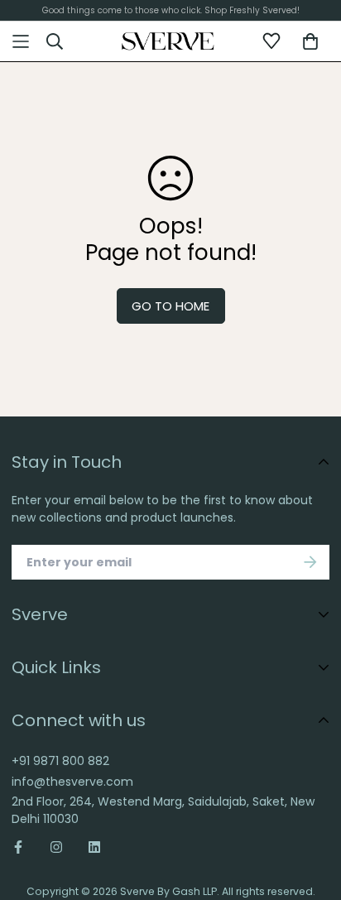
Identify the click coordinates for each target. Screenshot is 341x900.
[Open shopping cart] (310, 41)
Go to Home (170, 306)
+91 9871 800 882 (60, 761)
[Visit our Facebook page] (24, 847)
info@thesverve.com (72, 781)
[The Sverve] (167, 41)
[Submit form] (310, 562)
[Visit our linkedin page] (94, 847)
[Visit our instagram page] (56, 847)
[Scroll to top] (312, 800)
